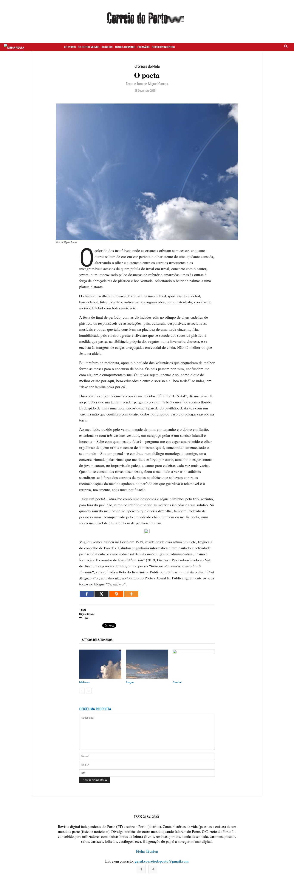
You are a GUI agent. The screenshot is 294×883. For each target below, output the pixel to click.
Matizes (84, 682)
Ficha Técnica (147, 851)
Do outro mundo (88, 47)
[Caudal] (194, 664)
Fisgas (130, 682)
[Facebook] (87, 594)
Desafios (107, 47)
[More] (131, 594)
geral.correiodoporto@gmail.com (162, 861)
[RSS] (153, 869)
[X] (101, 594)
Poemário (144, 47)
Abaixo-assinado (125, 47)
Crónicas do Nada (147, 66)
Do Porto (70, 47)
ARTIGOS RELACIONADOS (97, 640)
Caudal (177, 682)
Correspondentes (163, 47)
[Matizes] (100, 664)
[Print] (116, 594)
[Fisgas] (147, 664)
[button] (286, 47)
